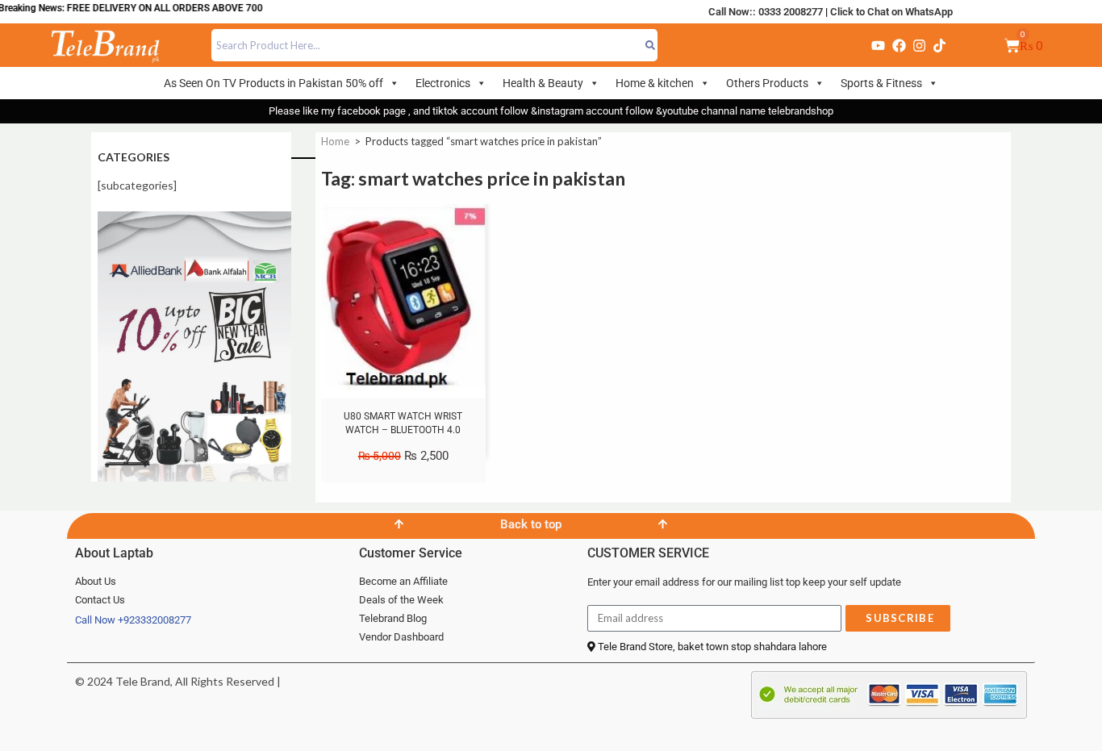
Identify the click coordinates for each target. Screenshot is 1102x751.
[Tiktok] (940, 45)
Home (335, 141)
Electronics (442, 83)
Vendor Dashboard (401, 637)
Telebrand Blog (393, 618)
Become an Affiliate (403, 581)
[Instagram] (919, 45)
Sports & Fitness (881, 83)
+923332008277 (154, 620)
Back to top (530, 524)
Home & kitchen (655, 83)
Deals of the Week (401, 600)
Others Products (767, 83)
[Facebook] (899, 45)
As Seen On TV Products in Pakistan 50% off (273, 83)
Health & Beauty (543, 83)
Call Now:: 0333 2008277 (765, 12)
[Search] (649, 45)
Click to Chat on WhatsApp (891, 12)
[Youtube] (878, 45)
